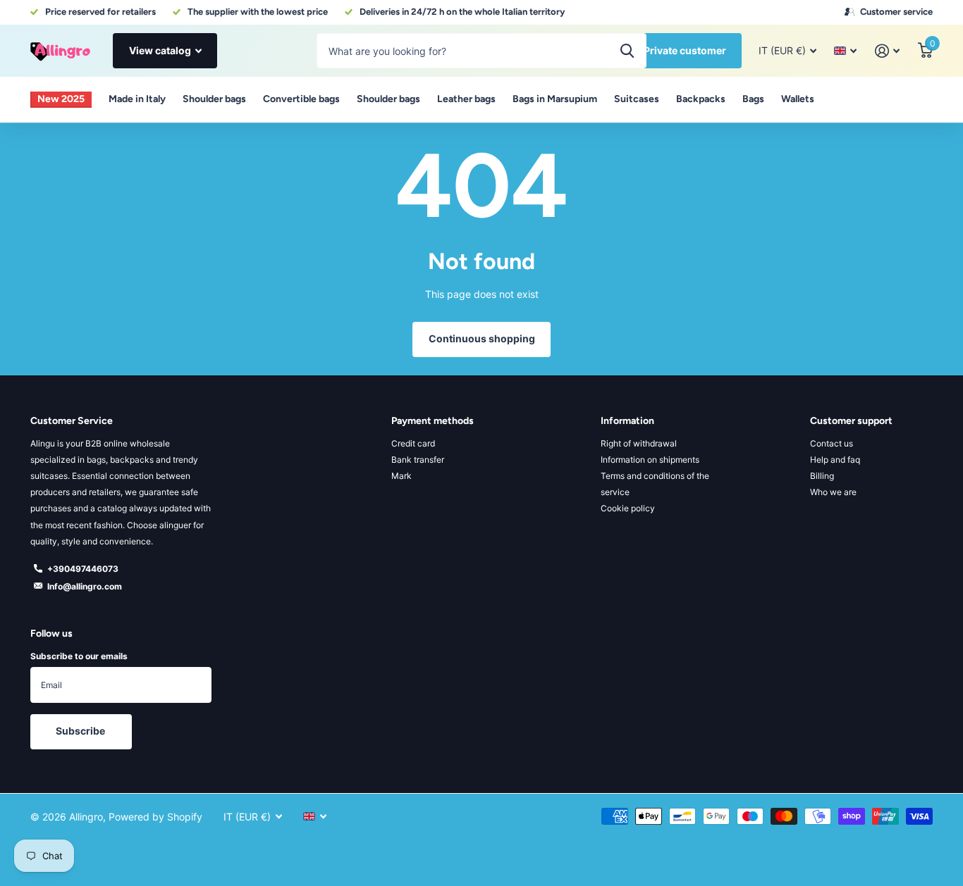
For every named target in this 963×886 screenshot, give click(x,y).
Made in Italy (137, 99)
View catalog (161, 50)
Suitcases (636, 99)
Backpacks (700, 99)
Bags (753, 99)
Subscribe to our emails (79, 656)
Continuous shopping (482, 338)
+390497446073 (82, 568)
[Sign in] (887, 51)
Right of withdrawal (639, 443)
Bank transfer (417, 459)
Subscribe (81, 731)
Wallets (797, 99)
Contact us (831, 443)
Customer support (851, 421)
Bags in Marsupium (555, 99)
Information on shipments (650, 459)
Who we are (833, 492)
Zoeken (627, 50)
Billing (822, 475)
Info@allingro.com (84, 586)
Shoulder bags (214, 99)
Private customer (685, 50)
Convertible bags (301, 99)
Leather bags (466, 99)
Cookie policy (628, 508)
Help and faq (835, 459)
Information (627, 421)
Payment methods (432, 421)
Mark (401, 475)
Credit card (413, 443)
